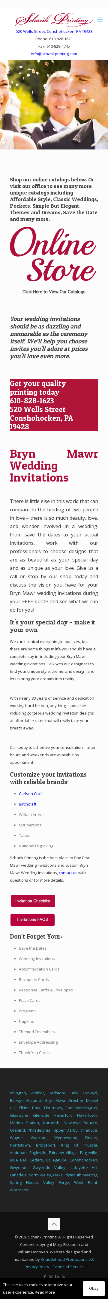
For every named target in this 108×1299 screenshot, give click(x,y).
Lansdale (18, 1175)
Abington (18, 1093)
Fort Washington (81, 1107)
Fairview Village (63, 1152)
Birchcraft (27, 804)
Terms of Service (68, 1266)
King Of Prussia (79, 1145)
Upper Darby (65, 1130)
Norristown (20, 1145)
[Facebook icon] (44, 1277)
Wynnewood (65, 1137)
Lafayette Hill (84, 1167)
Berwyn (17, 1100)
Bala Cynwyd (83, 1093)
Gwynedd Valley (49, 1167)
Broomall (34, 1100)
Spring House (24, 1182)
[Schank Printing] (54, 19)
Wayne (16, 1137)
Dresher (75, 1100)
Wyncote (38, 1137)
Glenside (41, 1115)
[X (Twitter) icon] (51, 1277)
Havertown (87, 1115)
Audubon (18, 1152)
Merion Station (24, 1122)
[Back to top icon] (54, 1224)
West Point (85, 1182)
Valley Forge (56, 1182)
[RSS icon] (63, 1277)
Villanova (88, 1130)
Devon (91, 1137)
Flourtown (53, 1107)
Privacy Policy (37, 1266)
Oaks (58, 1175)
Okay (94, 1288)
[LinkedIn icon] (57, 1277)
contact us (68, 872)
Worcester (19, 1189)
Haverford (63, 1115)
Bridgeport (45, 1145)
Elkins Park (29, 1107)
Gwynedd (19, 1167)
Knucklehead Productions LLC (67, 1259)
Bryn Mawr (55, 1100)
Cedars (36, 1160)
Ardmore (57, 1093)
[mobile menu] (100, 19)
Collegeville (56, 1160)
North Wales (39, 1175)
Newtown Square (81, 1122)
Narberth (51, 1122)
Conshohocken (83, 1160)
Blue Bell (18, 1160)
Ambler (37, 1093)
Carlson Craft (31, 793)
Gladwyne (19, 1115)
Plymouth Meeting (80, 1175)
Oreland (17, 1130)
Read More (45, 1292)
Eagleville (37, 1152)
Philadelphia (39, 1130)
